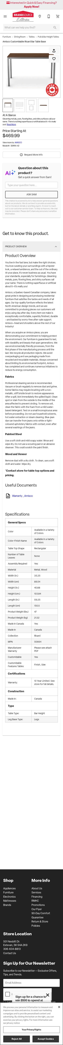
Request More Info (33, 154)
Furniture (7, 36)
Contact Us (9, 953)
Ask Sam (31, 194)
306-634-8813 (12, 949)
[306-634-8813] (49, 16)
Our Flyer (37, 909)
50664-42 (15, 146)
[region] (31, 1023)
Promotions (38, 905)
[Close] (59, 1007)
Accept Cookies (46, 1038)
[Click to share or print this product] (54, 50)
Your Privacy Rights (31, 1029)
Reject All (16, 1038)
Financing (37, 896)
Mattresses (9, 900)
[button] (5, 16)
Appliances (9, 888)
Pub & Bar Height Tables (48, 36)
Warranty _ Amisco (22, 495)
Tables (32, 36)
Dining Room (20, 36)
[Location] (40, 16)
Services (36, 892)
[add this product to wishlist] (54, 59)
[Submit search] (54, 28)
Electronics (9, 896)
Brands (7, 905)
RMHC (35, 900)
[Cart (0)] (58, 16)
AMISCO (18, 142)
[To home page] (23, 16)
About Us (37, 888)
